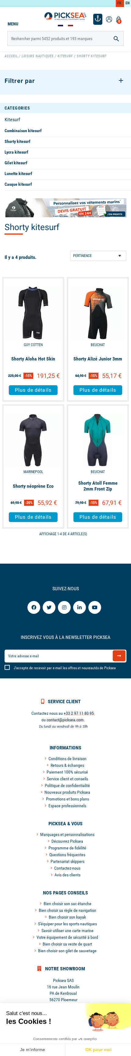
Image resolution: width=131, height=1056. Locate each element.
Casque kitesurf (18, 184)
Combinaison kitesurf (23, 130)
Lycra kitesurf (16, 152)
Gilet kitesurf (16, 162)
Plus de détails (33, 390)
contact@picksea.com (65, 719)
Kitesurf (12, 119)
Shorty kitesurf (17, 141)
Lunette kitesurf (18, 173)
